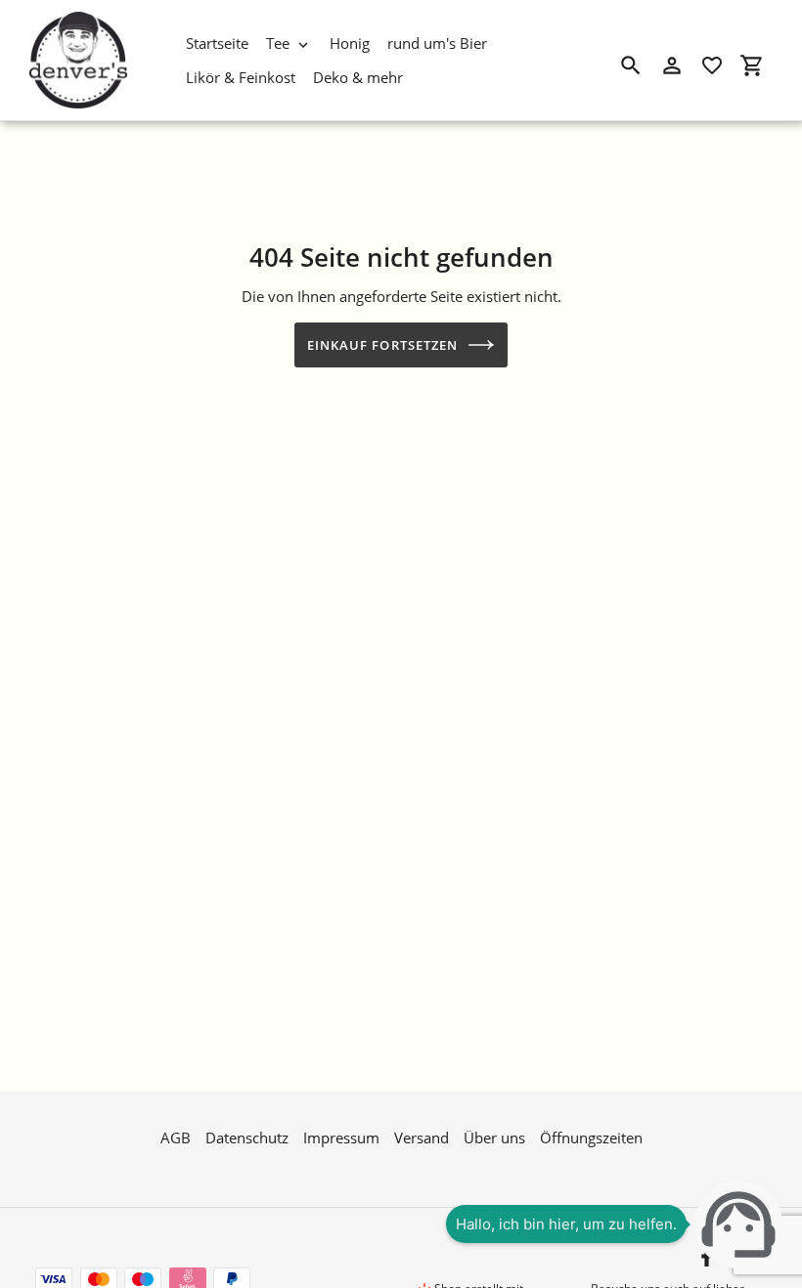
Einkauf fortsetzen (382, 345)
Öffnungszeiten (591, 1137)
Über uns (494, 1137)
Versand (421, 1137)
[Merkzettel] (712, 65)
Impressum (341, 1137)
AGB (175, 1137)
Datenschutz (247, 1137)
